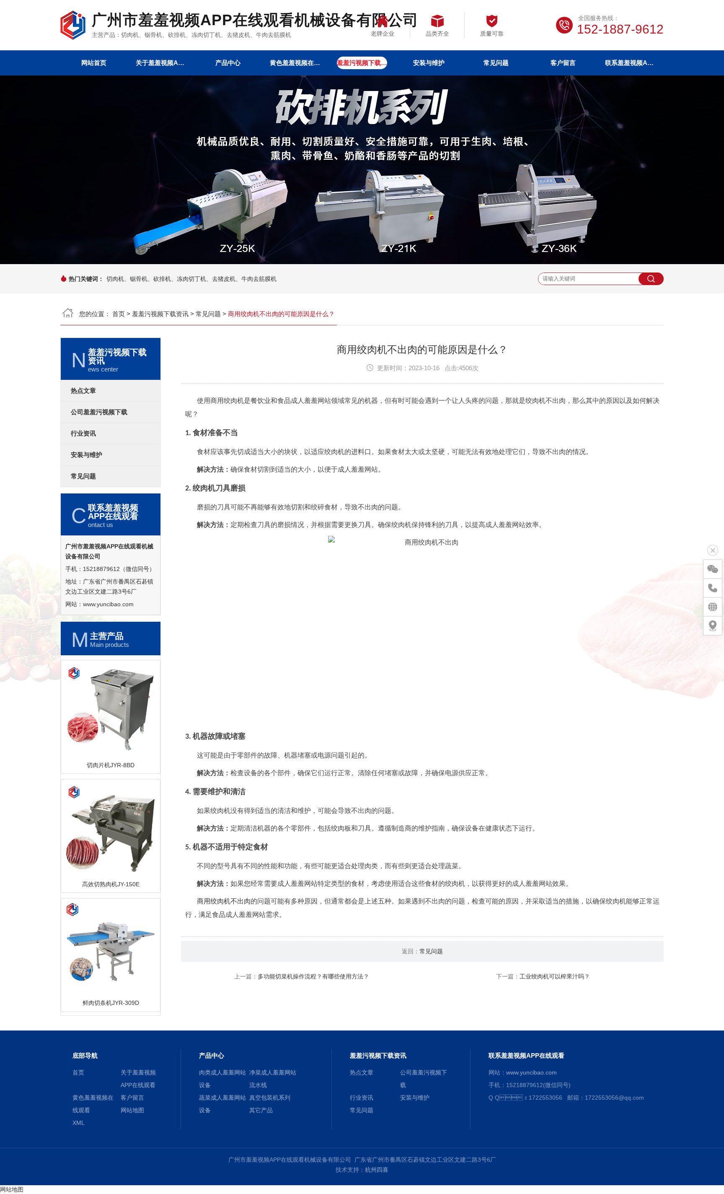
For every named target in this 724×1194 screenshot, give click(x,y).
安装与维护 (429, 62)
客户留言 (563, 62)
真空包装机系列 (269, 1097)
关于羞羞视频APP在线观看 (161, 62)
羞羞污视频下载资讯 (362, 62)
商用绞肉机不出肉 (224, 901)
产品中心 (227, 62)
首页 (118, 313)
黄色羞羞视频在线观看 (295, 62)
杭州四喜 (376, 1169)
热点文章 (83, 390)
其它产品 (261, 1110)
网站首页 (93, 62)
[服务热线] (712, 588)
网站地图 (132, 1110)
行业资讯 (83, 433)
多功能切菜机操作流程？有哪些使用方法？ (313, 976)
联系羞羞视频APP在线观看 (630, 62)
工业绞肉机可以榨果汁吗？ (555, 976)
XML (78, 1122)
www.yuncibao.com (108, 604)
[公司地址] (712, 626)
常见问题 (496, 62)
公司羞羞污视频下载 (99, 412)
